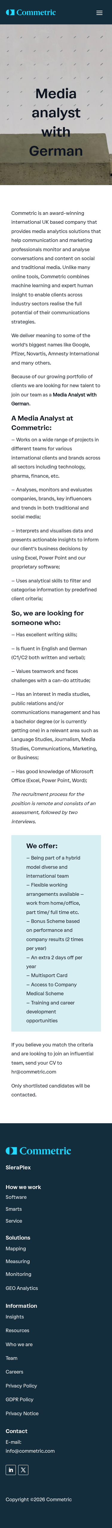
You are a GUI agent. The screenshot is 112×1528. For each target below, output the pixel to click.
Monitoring (18, 1274)
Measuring (18, 1261)
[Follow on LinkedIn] (11, 1470)
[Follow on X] (23, 1470)
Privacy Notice (22, 1413)
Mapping (16, 1249)
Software (16, 1197)
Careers (14, 1372)
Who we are (19, 1344)
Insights (15, 1317)
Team (11, 1358)
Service (14, 1221)
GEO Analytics (22, 1288)
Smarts (14, 1209)
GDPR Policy (19, 1399)
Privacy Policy (21, 1386)
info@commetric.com (30, 1451)
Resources (17, 1330)
